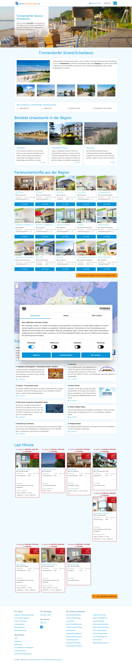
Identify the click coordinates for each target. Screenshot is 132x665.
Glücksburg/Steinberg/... (74, 615)
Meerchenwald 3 (103, 225)
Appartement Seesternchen (25, 257)
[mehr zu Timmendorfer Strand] (65, 145)
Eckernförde (70, 621)
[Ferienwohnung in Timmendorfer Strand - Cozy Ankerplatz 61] (106, 186)
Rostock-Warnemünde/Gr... (101, 627)
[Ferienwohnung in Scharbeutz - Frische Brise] (86, 186)
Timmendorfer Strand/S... (74, 646)
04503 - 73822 (46, 491)
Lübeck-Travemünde (99, 615)
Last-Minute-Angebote (21, 618)
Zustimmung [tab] (35, 315)
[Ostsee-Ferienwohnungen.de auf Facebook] (41, 626)
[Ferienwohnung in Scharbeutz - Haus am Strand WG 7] (65, 218)
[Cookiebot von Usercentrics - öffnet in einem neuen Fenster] (101, 308)
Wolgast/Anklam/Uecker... (101, 643)
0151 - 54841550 (30, 495)
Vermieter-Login (96, 3)
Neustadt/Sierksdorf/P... (73, 643)
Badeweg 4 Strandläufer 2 (44, 225)
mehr (44, 162)
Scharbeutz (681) (74, 108)
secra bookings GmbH (33, 660)
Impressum (18, 641)
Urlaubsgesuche (19, 627)
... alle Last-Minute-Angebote (105, 596)
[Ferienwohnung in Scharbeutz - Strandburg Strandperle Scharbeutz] (24, 218)
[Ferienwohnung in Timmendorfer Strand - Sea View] (86, 218)
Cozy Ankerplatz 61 (104, 192)
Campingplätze (19, 624)
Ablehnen (36, 355)
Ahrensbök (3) (24, 108)
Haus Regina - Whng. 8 (49, 564)
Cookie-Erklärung (20, 651)
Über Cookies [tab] (97, 315)
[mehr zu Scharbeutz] (31, 145)
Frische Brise (81, 192)
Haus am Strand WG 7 (64, 225)
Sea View (80, 225)
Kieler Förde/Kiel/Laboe (74, 624)
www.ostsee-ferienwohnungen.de (51, 660)
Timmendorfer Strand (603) (102, 108)
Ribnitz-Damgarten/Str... (100, 633)
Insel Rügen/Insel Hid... (100, 637)
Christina (60, 257)
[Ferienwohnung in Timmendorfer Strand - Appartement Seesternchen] (24, 251)
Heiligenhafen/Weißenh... (74, 633)
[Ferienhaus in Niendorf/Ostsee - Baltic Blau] (45, 251)
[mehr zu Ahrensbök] (100, 144)
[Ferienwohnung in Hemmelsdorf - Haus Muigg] (24, 186)
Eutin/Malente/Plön (72, 640)
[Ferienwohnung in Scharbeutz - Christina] (65, 251)
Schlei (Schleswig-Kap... (74, 618)
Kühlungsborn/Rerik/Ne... (101, 624)
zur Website (73, 379)
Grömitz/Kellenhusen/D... (74, 637)
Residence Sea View (49, 469)
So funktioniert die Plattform (23, 647)
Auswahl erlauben (66, 355)
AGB (15, 638)
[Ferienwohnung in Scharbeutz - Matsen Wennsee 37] (106, 251)
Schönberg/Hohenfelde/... (74, 627)
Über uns (43, 623)
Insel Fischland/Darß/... (100, 630)
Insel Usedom (97, 640)
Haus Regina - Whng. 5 (24, 469)
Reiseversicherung (20, 630)
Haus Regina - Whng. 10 (101, 513)
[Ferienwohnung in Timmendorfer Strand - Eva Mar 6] (45, 186)
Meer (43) (60, 192)
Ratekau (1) (48, 108)
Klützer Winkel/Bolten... (100, 618)
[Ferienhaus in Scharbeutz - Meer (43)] (65, 186)
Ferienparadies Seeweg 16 (86, 257)
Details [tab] (66, 315)
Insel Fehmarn (70, 630)
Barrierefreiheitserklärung (22, 654)
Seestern (97, 469)
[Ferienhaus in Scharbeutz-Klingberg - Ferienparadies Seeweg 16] (86, 251)
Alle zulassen (95, 355)
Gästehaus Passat (73, 564)
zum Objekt (24, 204)
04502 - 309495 (21, 493)
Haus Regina (21, 564)
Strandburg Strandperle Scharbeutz (27, 225)
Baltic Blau (39, 257)
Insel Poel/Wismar (98, 621)
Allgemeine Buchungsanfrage (24, 615)
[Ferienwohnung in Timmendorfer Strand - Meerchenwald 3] (106, 218)
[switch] (54, 347)
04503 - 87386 (72, 491)
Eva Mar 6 (39, 192)
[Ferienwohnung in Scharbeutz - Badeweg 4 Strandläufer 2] (45, 218)
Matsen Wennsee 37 (104, 257)
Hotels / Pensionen (20, 621)
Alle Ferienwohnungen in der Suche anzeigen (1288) (96, 275)
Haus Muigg (19, 192)
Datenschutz (18, 644)
